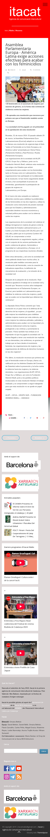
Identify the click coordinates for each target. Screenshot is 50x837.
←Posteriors (11, 438)
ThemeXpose (42, 832)
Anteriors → (39, 438)
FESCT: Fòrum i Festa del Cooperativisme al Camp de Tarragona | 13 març (23, 533)
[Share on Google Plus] (44, 418)
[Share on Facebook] (24, 418)
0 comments (36, 70)
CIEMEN (18, 708)
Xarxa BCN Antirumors (23, 705)
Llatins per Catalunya (10, 711)
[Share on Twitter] (30, 418)
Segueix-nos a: (10, 761)
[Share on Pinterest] (37, 418)
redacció (13, 70)
